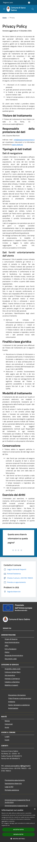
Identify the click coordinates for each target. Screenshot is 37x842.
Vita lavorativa (10, 675)
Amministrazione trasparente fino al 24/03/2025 (17, 801)
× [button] (34, 809)
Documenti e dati (11, 658)
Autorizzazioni (13, 708)
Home (4, 17)
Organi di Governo (11, 639)
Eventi (7, 740)
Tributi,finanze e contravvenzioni (19, 698)
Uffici (6, 645)
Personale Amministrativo (14, 655)
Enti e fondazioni (10, 649)
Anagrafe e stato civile (12, 669)
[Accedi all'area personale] (29, 2)
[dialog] (18, 824)
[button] (18, 839)
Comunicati (9, 724)
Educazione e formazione (17, 695)
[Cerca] (32, 9)
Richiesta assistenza (12, 790)
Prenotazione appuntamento (15, 780)
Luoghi (7, 736)
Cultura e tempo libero (12, 672)
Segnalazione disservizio (13, 783)
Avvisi (7, 727)
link (9, 825)
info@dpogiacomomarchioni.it (24, 139)
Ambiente (11, 701)
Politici (7, 652)
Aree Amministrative (12, 642)
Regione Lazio (8, 2)
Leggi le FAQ (9, 786)
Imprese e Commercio (12, 678)
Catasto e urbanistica (12, 682)
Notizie (7, 721)
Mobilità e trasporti (11, 685)
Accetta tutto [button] (18, 829)
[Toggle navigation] (4, 9)
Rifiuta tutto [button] (18, 834)
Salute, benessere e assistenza (19, 705)
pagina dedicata (17, 144)
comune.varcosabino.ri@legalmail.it (17, 766)
